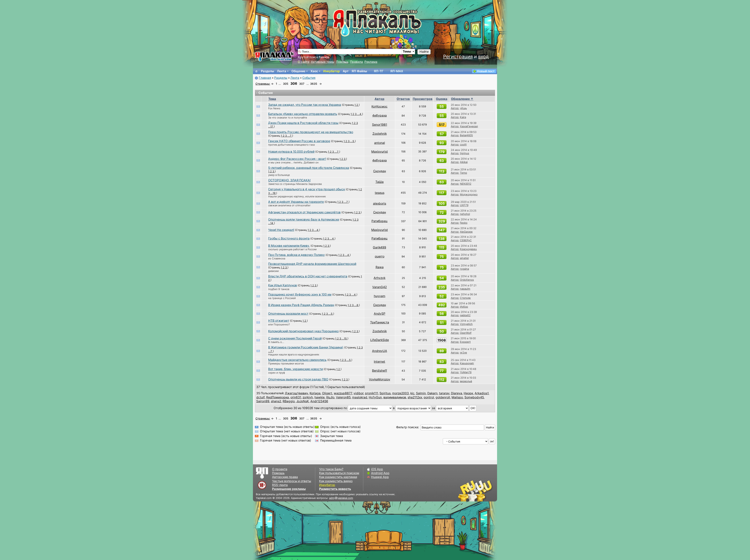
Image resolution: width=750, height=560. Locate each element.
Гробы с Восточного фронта (289, 238)
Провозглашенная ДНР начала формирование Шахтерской (312, 264)
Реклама (370, 62)
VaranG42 (379, 287)
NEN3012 (465, 183)
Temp (463, 172)
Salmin (421, 393)
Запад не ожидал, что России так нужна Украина (304, 105)
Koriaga (315, 393)
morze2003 (400, 393)
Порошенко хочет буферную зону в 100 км (299, 294)
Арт (346, 71)
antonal (379, 143)
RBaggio (289, 401)
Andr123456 (319, 401)
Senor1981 (379, 124)
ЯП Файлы (359, 71)
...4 (359, 114)
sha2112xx (415, 397)
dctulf (260, 397)
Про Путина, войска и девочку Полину (296, 255)
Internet (379, 361)
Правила (356, 62)
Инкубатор (331, 71)
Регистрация (458, 56)
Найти (424, 51)
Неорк (468, 393)
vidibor (358, 393)
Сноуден (379, 171)
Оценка (441, 99)
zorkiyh (308, 397)
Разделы (267, 71)
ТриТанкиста (379, 322)
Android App (380, 473)
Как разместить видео (336, 481)
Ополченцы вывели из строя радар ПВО (298, 379)
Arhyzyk (379, 278)
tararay (444, 393)
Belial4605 (466, 135)
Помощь (342, 62)
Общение (298, 71)
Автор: (455, 108)
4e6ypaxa (379, 115)
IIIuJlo (330, 397)
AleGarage (466, 231)
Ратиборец (379, 221)
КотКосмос (379, 106)
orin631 (295, 397)
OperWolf (465, 332)
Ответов (403, 99)
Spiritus (385, 393)
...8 (356, 305)
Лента (281, 71)
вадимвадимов (394, 397)
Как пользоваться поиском (339, 473)
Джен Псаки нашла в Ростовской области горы (303, 123)
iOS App (377, 469)
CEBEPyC (466, 240)
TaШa (379, 182)
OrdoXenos (467, 279)
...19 (273, 193)
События (308, 78)
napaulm (465, 288)
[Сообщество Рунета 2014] (487, 490)
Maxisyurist (379, 151)
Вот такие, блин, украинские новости (295, 369)
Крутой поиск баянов (313, 57)
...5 (352, 141)
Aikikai (464, 162)
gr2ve (463, 352)
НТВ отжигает (278, 320)
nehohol (465, 213)
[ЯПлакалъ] (274, 56)
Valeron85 (343, 397)
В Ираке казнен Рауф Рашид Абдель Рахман (301, 305)
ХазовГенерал (469, 126)
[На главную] (256, 71)
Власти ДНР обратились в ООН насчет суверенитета (307, 276)
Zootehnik (379, 133)
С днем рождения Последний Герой (295, 338)
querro (379, 256)
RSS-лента (280, 485)
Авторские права (285, 477)
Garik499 (379, 247)
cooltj (463, 144)
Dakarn (432, 393)
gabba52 (465, 315)
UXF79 (464, 205)
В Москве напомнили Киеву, (289, 246)
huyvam (379, 296)
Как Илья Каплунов (282, 285)
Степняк (465, 297)
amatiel (464, 258)
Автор (379, 99)
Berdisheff (379, 370)
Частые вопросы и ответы (291, 481)
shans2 (276, 401)
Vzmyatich (466, 324)
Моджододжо (469, 194)
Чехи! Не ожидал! (281, 230)
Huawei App (380, 477)
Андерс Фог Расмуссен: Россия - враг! (297, 159)
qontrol (429, 397)
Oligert (327, 393)
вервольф (466, 381)
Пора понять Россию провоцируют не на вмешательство (310, 132)
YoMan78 (465, 372)
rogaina (464, 268)
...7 (290, 135)
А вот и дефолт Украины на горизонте (296, 202)
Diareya (456, 393)
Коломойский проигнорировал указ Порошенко (303, 331)
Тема (272, 99)
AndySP (379, 313)
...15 (344, 338)
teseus (379, 193)
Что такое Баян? (331, 469)
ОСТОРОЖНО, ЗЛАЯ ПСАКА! (289, 180)
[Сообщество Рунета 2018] (464, 490)
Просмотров (422, 99)
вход (483, 56)
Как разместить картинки (338, 477)
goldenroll (443, 397)
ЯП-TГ (378, 71)
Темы (407, 51)
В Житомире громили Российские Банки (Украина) (305, 347)
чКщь (463, 108)
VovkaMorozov (379, 379)
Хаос (314, 71)
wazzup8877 (343, 393)
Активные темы (322, 62)
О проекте (279, 469)
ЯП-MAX (396, 71)
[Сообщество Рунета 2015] (475, 490)
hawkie (319, 397)
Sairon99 (262, 401)
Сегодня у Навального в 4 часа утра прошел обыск (306, 189)
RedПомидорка (277, 397)
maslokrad (359, 397)
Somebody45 (474, 397)
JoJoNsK (302, 401)
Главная (265, 78)
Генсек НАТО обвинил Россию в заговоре (299, 141)
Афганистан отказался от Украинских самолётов (304, 212)
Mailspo (457, 397)
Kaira (463, 117)
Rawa (380, 267)
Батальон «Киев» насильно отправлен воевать (302, 114)
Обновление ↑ (462, 99)
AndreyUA (379, 351)
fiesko (463, 222)
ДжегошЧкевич (296, 393)
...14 (271, 223)
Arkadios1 (481, 393)
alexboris (379, 203)
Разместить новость (335, 489)
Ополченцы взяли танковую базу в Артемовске (303, 219)
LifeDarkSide (379, 340)
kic (412, 393)
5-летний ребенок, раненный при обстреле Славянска (308, 168)
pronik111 (371, 393)
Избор (464, 306)
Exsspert (465, 341)
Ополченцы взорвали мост (288, 313)
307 (301, 83)
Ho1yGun (375, 397)
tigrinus (464, 153)
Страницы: (262, 83)
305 (285, 83)
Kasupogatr (467, 363)
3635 (313, 83)
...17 (271, 126)
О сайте (303, 62)
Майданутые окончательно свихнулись (297, 360)
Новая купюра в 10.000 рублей (291, 151)
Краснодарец (468, 249)
